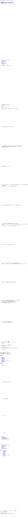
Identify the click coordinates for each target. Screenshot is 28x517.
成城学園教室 (3, 361)
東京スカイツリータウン (6, 454)
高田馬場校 (3, 359)
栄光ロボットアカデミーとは (5, 444)
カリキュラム (3, 445)
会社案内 (3, 436)
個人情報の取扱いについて (5, 438)
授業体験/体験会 (4, 61)
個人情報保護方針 (4, 437)
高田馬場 (4, 455)
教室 (2, 62)
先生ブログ (3, 65)
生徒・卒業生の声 (4, 448)
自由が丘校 (3, 358)
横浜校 (3, 106)
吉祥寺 (4, 452)
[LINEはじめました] (15, 474)
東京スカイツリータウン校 (5, 360)
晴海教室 (4, 451)
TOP (0, 65)
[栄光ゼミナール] (15, 509)
